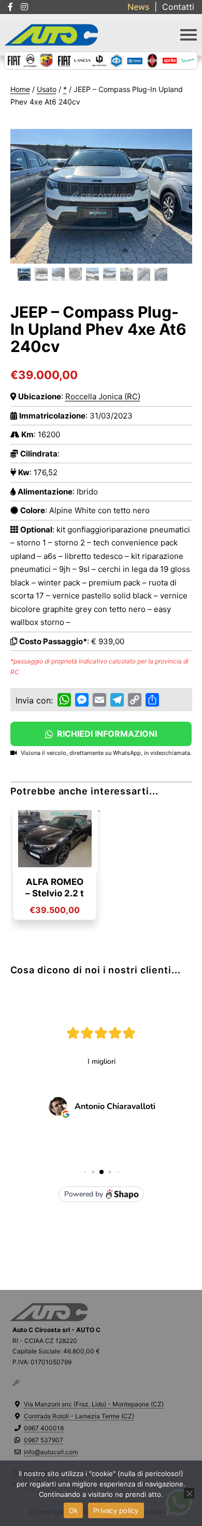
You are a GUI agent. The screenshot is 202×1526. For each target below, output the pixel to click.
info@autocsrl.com (51, 1452)
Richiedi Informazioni (106, 733)
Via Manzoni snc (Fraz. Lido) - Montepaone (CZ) (94, 1404)
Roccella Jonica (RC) (102, 396)
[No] (189, 1493)
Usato (46, 89)
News (138, 7)
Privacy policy (116, 1510)
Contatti (178, 7)
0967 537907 (43, 1440)
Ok (73, 1510)
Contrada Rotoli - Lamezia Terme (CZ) (79, 1416)
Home (20, 89)
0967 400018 (44, 1428)
